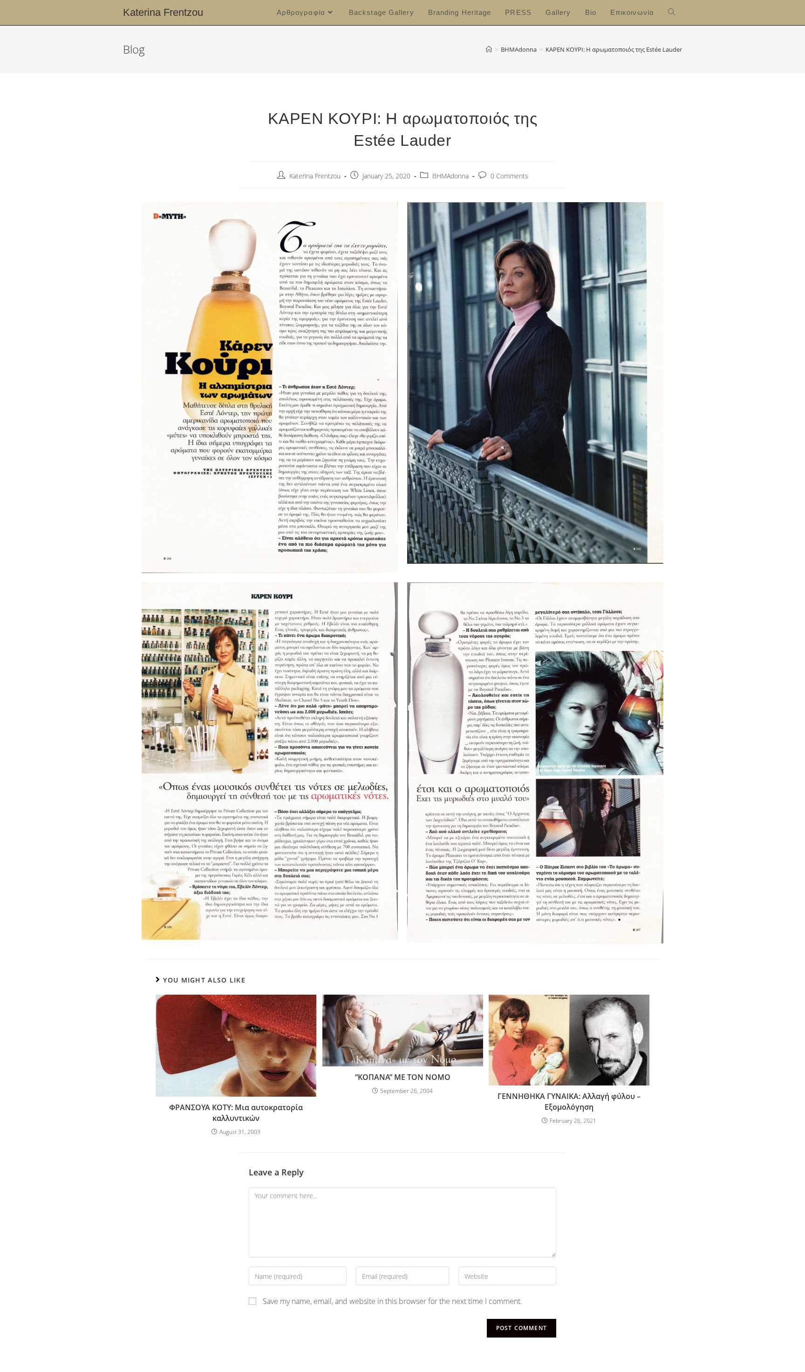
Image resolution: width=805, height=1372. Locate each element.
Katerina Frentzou (163, 12)
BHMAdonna (450, 175)
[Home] (489, 49)
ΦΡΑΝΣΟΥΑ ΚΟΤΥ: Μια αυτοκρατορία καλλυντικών (236, 1112)
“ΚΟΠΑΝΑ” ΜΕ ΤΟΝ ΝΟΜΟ (402, 1077)
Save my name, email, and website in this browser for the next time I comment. (392, 1301)
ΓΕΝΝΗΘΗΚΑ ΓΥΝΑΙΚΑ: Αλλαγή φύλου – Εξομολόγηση (569, 1101)
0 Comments (509, 175)
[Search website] (671, 12)
